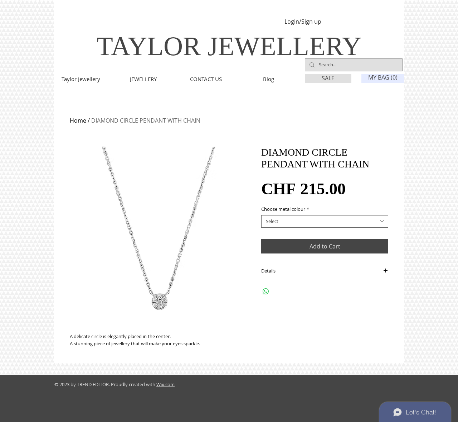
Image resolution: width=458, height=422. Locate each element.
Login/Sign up (302, 21)
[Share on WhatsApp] (266, 291)
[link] (383, 77)
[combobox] (324, 221)
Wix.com (165, 384)
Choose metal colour (285, 209)
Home (78, 120)
